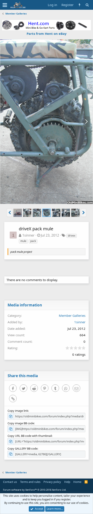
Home (77, 482)
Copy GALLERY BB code (22, 448)
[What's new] (79, 5)
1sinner (28, 235)
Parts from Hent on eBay (47, 33)
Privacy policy (52, 482)
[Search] (87, 5)
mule (23, 241)
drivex (71, 235)
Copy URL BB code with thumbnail (30, 436)
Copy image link (18, 411)
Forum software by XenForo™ (34, 489)
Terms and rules (30, 482)
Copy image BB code (21, 423)
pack (33, 241)
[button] (5, 5)
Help (67, 482)
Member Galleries (72, 315)
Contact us (10, 482)
